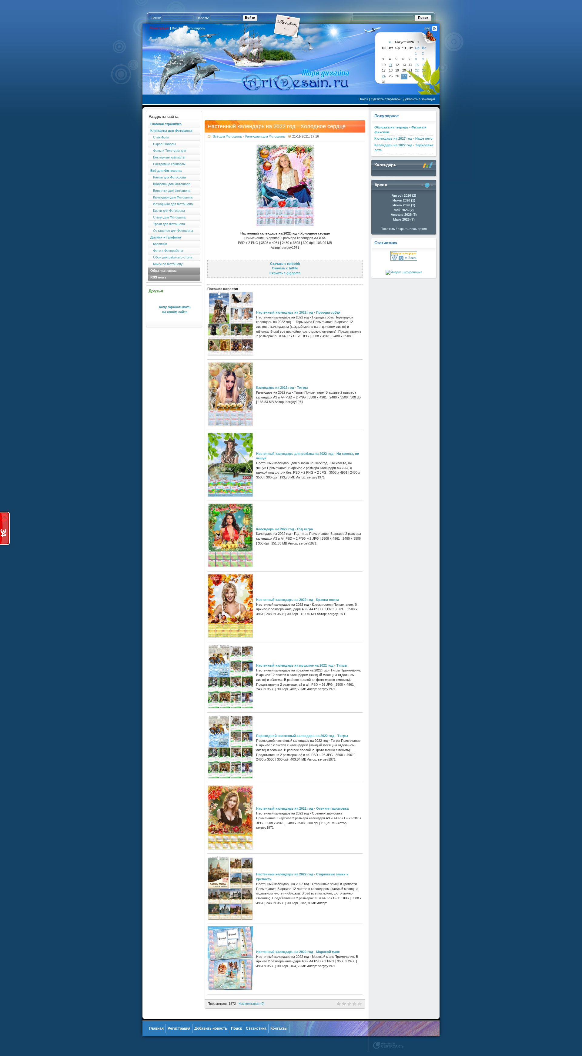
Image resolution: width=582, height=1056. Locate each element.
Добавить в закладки (419, 99)
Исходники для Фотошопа (171, 204)
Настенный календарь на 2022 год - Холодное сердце (277, 126)
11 (390, 65)
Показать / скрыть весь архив (404, 229)
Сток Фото (159, 137)
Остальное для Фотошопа (171, 230)
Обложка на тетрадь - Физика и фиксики (400, 129)
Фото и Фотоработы (166, 250)
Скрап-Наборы (163, 144)
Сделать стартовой (385, 99)
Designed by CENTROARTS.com (388, 1045)
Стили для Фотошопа (168, 217)
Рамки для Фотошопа (168, 177)
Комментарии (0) (252, 1003)
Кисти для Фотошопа (167, 210)
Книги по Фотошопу (166, 264)
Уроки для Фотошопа (167, 224)
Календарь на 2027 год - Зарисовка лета (403, 147)
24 (384, 76)
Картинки (158, 244)
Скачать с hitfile (285, 268)
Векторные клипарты (167, 157)
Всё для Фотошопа (227, 136)
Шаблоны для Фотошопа (170, 184)
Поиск (363, 99)
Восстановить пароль (188, 28)
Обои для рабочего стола (171, 257)
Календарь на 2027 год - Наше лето (403, 138)
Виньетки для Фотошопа (170, 190)
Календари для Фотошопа (171, 197)
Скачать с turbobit (285, 263)
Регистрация (159, 28)
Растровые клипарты (168, 164)
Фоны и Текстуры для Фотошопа (167, 151)
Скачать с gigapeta (284, 273)
